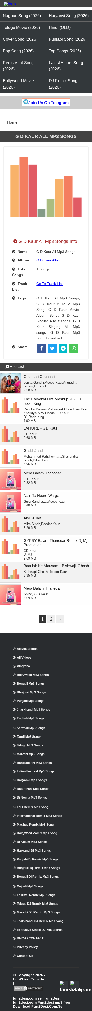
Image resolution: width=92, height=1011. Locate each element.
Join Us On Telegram (48, 103)
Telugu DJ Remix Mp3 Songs (37, 904)
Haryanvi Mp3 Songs (32, 780)
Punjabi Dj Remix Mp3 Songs (38, 859)
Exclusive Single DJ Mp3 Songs (40, 930)
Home (12, 122)
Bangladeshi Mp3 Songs (34, 763)
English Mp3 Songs (30, 718)
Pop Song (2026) (18, 51)
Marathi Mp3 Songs (31, 754)
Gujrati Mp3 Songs (30, 886)
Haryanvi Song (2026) (69, 16)
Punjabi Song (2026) (67, 39)
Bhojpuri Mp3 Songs (31, 692)
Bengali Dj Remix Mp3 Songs (38, 876)
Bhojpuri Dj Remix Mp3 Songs (38, 868)
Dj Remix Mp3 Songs (32, 797)
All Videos (24, 657)
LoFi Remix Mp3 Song (32, 807)
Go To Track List (49, 284)
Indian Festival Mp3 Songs (36, 771)
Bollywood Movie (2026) (18, 84)
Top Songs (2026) (65, 51)
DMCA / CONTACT (30, 938)
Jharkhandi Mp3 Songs (33, 709)
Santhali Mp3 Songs (31, 728)
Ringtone (23, 666)
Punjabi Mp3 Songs (30, 701)
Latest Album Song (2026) (66, 66)
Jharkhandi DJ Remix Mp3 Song (40, 921)
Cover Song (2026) (20, 39)
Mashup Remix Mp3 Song (35, 824)
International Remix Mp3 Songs (39, 816)
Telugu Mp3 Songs (30, 745)
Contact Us (25, 956)
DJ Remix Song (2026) (63, 84)
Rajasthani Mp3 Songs (33, 789)
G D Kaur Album (49, 260)
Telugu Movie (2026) (21, 27)
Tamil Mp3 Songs (29, 737)
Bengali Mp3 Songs (31, 683)
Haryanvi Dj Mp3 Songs (34, 850)
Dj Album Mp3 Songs (32, 842)
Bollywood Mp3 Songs (33, 675)
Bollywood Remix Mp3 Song (37, 833)
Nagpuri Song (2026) (22, 16)
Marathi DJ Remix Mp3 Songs (38, 912)
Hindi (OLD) (60, 27)
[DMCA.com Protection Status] (28, 990)
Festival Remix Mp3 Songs (36, 895)
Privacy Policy (27, 947)
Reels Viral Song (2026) (18, 66)
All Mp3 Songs (27, 649)
